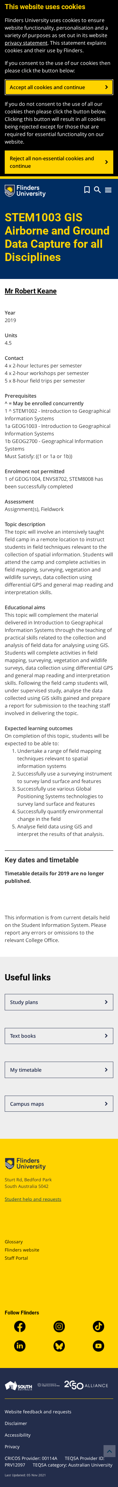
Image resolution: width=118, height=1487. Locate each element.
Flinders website (22, 1250)
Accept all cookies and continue (47, 87)
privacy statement (26, 42)
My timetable (26, 1069)
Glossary (14, 1242)
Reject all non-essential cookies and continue (52, 162)
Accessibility (18, 1435)
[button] (87, 190)
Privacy (12, 1447)
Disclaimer (16, 1423)
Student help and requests (33, 1199)
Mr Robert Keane (31, 291)
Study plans (24, 1002)
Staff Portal (16, 1258)
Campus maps (27, 1103)
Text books (23, 1035)
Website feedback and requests (38, 1412)
